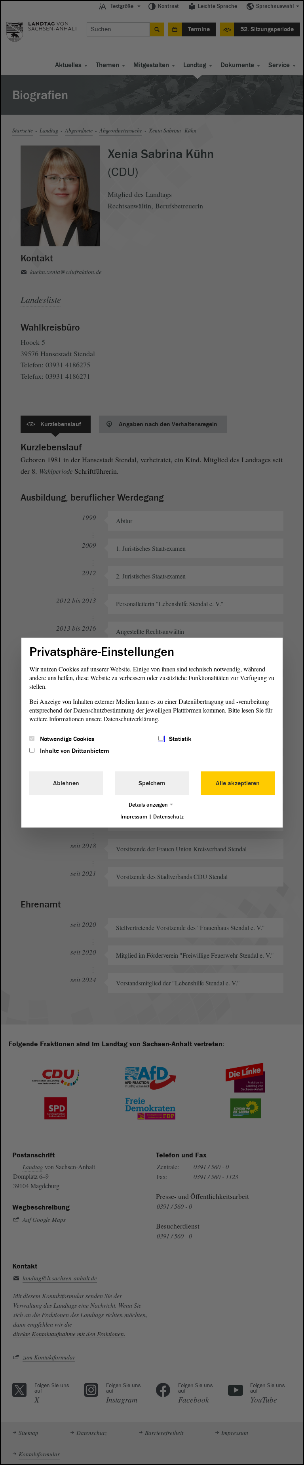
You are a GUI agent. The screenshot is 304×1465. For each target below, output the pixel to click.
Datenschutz (168, 816)
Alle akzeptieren (238, 783)
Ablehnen (66, 783)
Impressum (133, 816)
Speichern (152, 783)
